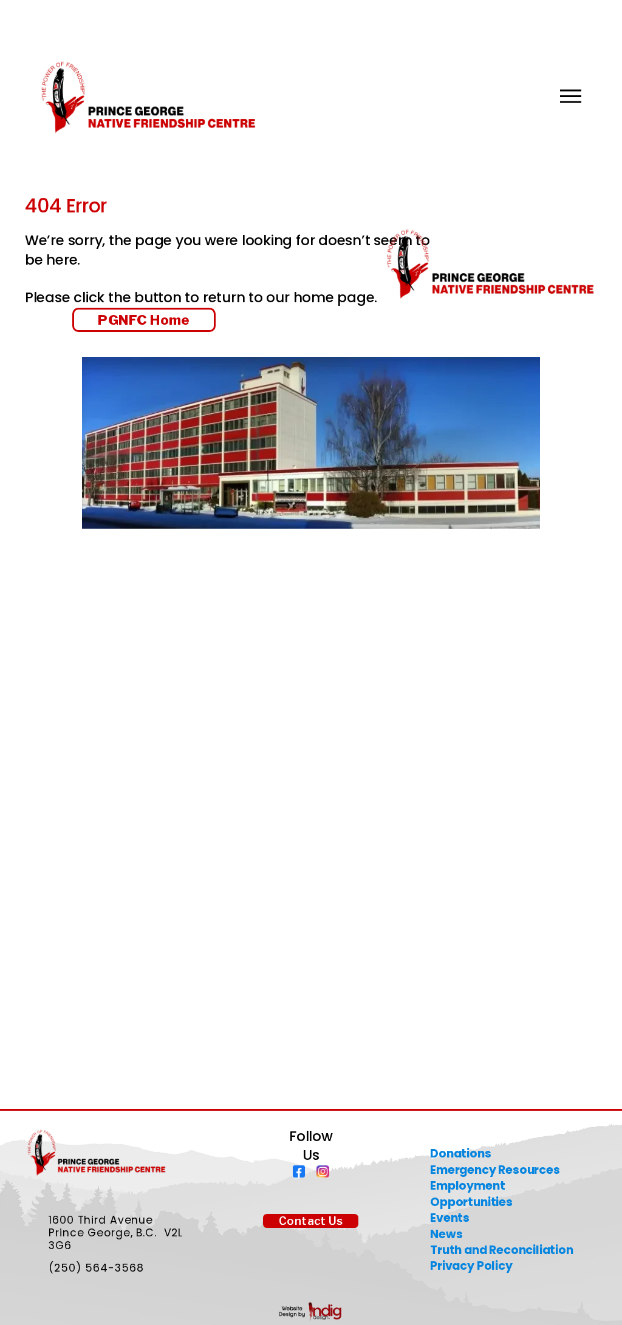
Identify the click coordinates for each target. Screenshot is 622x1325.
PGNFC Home (144, 320)
